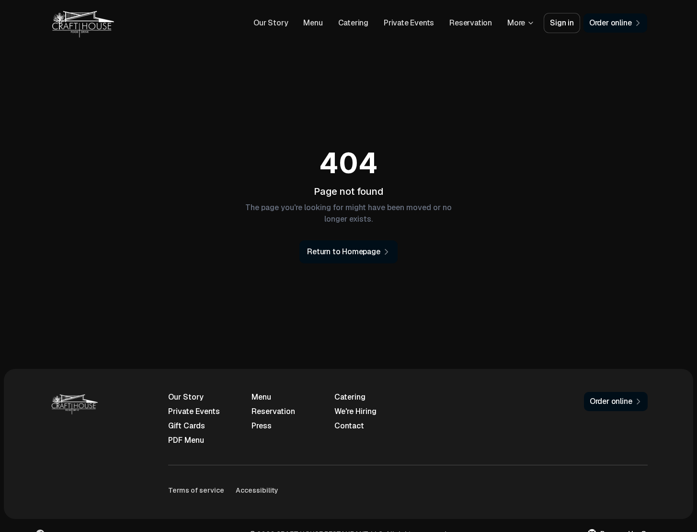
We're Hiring (355, 411)
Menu (312, 23)
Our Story (270, 23)
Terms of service (196, 490)
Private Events (409, 23)
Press (261, 426)
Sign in (562, 23)
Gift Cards (186, 426)
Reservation (470, 23)
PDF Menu (186, 440)
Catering (353, 23)
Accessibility (257, 490)
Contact (349, 426)
